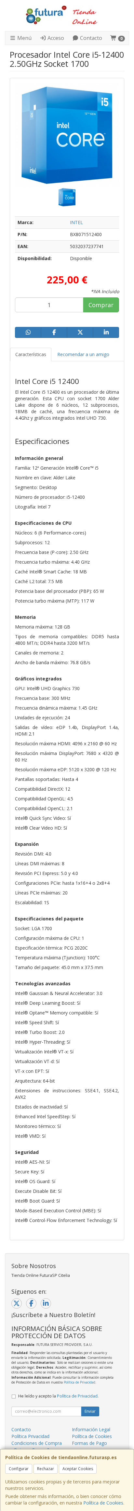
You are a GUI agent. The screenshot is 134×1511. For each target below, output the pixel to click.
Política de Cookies (103, 1503)
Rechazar (45, 1468)
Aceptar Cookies (77, 1468)
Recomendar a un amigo (83, 354)
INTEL (76, 222)
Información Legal (91, 1429)
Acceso (55, 38)
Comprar (101, 305)
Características (30, 354)
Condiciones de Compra (36, 1443)
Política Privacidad (30, 1436)
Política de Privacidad (79, 1382)
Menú (24, 38)
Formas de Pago (89, 1443)
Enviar (90, 1411)
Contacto (90, 38)
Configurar (19, 1468)
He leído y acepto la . (58, 1396)
